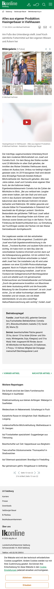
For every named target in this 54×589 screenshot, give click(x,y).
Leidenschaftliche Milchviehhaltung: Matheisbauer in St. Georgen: (26, 427)
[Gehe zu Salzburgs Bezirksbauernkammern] (28, 4)
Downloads (6, 506)
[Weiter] (46, 68)
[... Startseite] (9, 4)
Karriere (5, 496)
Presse (5, 501)
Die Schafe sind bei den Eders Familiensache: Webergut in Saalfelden (23, 392)
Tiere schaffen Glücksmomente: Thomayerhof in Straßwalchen (24, 452)
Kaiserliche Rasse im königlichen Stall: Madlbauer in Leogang (26, 417)
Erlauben (27, 585)
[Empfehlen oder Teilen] (50, 27)
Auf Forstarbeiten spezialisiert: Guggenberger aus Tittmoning (25, 436)
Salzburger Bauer (9, 510)
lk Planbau (6, 515)
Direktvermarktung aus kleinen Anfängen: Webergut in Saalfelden (27, 402)
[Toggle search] (43, 4)
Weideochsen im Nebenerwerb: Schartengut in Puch (26, 409)
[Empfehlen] (45, 27)
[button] (50, 4)
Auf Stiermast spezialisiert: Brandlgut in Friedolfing (25, 459)
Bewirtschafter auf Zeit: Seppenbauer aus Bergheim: (26, 444)
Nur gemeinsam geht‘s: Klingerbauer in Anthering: (25, 466)
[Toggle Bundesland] (36, 4)
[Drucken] (39, 27)
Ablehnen (27, 577)
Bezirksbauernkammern (12, 519)
